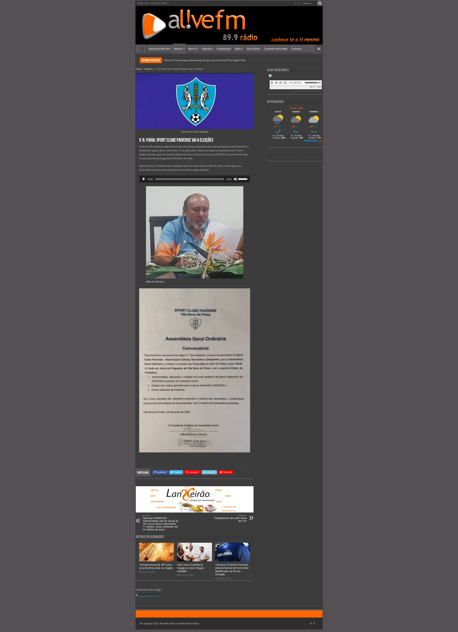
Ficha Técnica (253, 48)
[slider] (243, 178)
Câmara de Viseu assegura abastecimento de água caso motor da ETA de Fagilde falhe (204, 60)
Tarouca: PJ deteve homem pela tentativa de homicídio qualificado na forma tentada (232, 569)
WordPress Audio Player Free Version (306, 91)
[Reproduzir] (144, 179)
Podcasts (206, 48)
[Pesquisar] (320, 3)
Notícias (178, 48)
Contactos (296, 48)
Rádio (238, 48)
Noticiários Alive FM (159, 48)
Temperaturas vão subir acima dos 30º (230, 518)
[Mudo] (235, 179)
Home (142, 48)
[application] (194, 179)
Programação (224, 48)
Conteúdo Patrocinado (275, 48)
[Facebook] (299, 3)
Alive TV (192, 48)
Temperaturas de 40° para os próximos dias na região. (156, 566)
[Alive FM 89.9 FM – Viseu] (229, 25)
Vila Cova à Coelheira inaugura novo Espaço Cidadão (190, 568)
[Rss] (295, 3)
